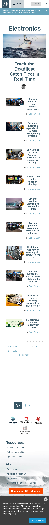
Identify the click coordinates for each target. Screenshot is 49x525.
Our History (12, 469)
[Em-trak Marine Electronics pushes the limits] (14, 204)
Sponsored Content (15, 457)
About (11, 464)
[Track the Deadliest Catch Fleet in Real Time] (24, 46)
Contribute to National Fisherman (21, 483)
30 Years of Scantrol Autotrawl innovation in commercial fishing (33, 156)
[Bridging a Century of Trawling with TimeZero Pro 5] (14, 253)
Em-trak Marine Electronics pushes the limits (33, 204)
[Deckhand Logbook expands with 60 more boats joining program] (14, 126)
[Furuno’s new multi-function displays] (14, 179)
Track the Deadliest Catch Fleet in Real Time (24, 71)
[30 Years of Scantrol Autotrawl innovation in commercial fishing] (14, 154)
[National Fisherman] (5, 4)
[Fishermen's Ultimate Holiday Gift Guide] (14, 323)
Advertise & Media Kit (16, 474)
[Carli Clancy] (21, 226)
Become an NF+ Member (25, 491)
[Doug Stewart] (23, 86)
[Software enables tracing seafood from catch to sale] (14, 300)
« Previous (12, 347)
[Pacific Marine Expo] (12, 420)
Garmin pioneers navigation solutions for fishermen (33, 228)
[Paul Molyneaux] (21, 127)
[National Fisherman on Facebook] (26, 405)
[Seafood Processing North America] (25, 430)
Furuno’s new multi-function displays (33, 180)
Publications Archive (16, 452)
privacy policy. (11, 514)
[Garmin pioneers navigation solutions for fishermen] (14, 227)
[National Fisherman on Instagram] (29, 405)
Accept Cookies (38, 520)
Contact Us (12, 478)
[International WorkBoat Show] (27, 420)
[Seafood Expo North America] (38, 420)
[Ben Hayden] (21, 102)
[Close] (46, 499)
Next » (14, 351)
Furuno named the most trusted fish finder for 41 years (33, 276)
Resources (15, 443)
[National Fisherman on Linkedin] (32, 405)
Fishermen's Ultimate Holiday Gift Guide (32, 324)
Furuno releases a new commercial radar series (33, 104)
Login (36, 4)
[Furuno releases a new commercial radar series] (14, 102)
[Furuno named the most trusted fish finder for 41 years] (14, 275)
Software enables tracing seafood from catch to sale (33, 300)
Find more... (25, 355)
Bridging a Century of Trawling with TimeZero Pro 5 (33, 252)
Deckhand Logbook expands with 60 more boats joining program (33, 129)
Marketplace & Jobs (15, 448)
